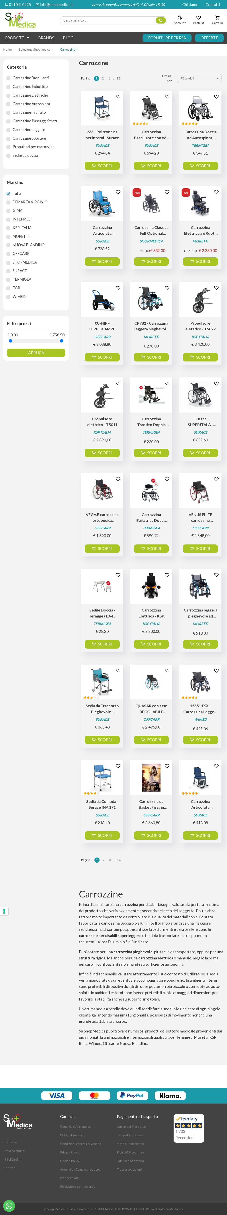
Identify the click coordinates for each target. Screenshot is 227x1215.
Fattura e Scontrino (130, 1161)
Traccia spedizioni (129, 1169)
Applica (36, 352)
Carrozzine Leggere (29, 129)
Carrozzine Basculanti (31, 77)
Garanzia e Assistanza (75, 1126)
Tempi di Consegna (130, 1135)
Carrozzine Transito (29, 112)
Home (7, 49)
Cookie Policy (69, 1161)
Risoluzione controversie (77, 1186)
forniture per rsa (167, 38)
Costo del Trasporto (131, 1126)
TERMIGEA (22, 279)
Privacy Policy (69, 1152)
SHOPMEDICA (25, 262)
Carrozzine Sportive (29, 138)
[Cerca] (161, 20)
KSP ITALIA (22, 227)
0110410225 (20, 4)
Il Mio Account (13, 1151)
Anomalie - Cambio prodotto (80, 1169)
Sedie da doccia (25, 155)
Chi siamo (190, 4)
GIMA (17, 210)
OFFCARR (21, 253)
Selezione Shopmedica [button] (34, 49)
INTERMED (22, 219)
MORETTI (21, 236)
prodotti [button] (15, 38)
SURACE (20, 270)
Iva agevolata (69, 1178)
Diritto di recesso (72, 1135)
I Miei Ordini (11, 1159)
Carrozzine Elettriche (30, 95)
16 (118, 78)
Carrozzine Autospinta (31, 103)
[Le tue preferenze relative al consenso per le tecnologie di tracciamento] (4, 911)
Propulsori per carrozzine (34, 146)
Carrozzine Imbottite (30, 86)
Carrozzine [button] (67, 49)
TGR (16, 288)
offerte (209, 38)
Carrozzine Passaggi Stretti (35, 121)
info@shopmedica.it (56, 4)
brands (46, 38)
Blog (68, 38)
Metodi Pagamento (130, 1144)
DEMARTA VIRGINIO (30, 202)
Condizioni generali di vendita (80, 1144)
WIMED (19, 296)
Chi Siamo (10, 1142)
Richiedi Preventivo (130, 1152)
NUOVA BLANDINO (29, 244)
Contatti (212, 4)
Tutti (17, 193)
